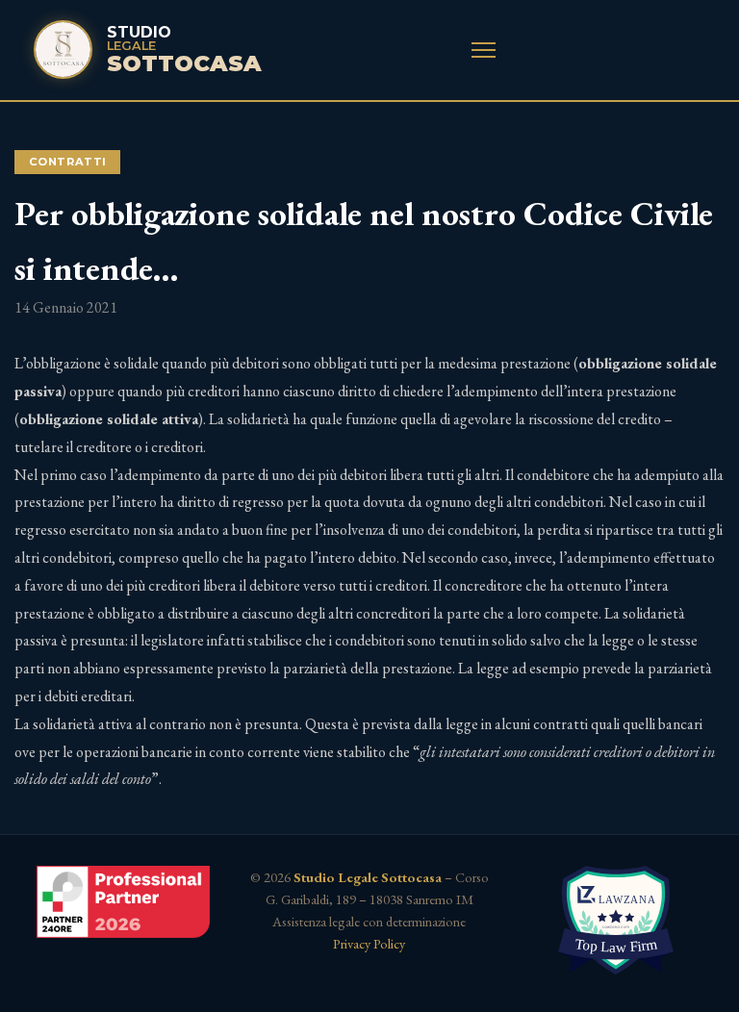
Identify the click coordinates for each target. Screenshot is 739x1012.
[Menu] (483, 50)
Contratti (68, 161)
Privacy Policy (369, 943)
